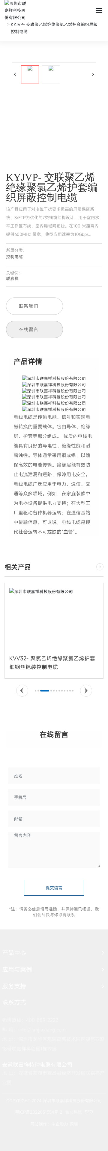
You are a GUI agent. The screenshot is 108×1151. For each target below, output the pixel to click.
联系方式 (14, 1002)
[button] (22, 691)
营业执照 (73, 1112)
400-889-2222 (42, 1020)
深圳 (74, 1124)
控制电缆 (14, 256)
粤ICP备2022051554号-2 (38, 1112)
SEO (89, 1112)
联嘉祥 (12, 278)
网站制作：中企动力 (49, 1124)
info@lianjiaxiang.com (42, 1029)
